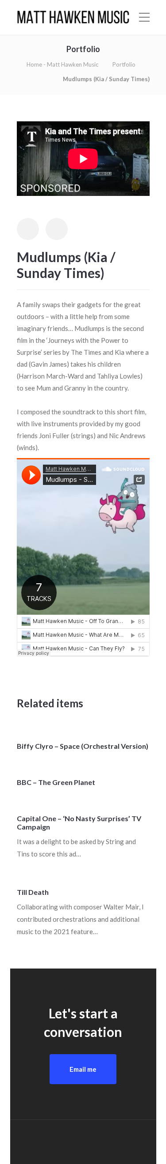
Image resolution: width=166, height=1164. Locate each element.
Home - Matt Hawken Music (62, 64)
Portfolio (123, 64)
